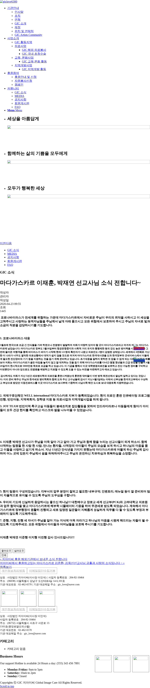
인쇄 (3, 555)
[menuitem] (78, 21)
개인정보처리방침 (13, 570)
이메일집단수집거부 (42, 570)
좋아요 (6, 550)
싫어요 (18, 550)
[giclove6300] (8, 1)
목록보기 (6, 566)
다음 (9, 243)
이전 (3, 243)
